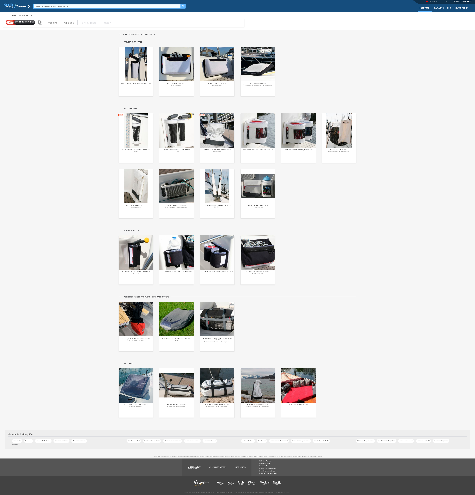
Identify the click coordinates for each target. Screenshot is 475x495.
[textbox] (107, 6)
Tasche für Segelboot (441, 441)
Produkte (424, 8)
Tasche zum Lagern (406, 441)
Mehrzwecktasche (210, 441)
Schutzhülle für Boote (43, 441)
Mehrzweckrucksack (61, 441)
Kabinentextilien (248, 441)
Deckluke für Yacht (423, 441)
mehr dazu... (15, 444)
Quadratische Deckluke (152, 441)
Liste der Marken (265, 461)
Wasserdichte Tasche (192, 441)
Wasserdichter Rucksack (172, 441)
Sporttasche (262, 441)
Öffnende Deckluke (79, 441)
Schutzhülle (17, 441)
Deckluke (28, 441)
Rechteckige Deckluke (321, 441)
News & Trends (461, 8)
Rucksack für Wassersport (279, 441)
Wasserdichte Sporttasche (300, 441)
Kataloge (439, 8)
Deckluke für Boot (134, 441)
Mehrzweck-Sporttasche (365, 441)
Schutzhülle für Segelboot (386, 441)
